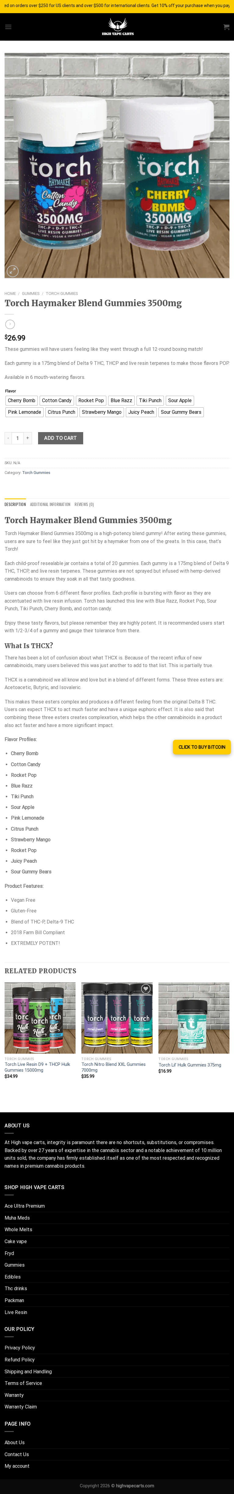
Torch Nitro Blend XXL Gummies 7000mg (113, 1067)
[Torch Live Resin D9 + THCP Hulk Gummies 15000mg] (40, 1018)
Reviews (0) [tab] (84, 504)
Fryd (9, 1253)
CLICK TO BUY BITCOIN (202, 747)
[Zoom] (13, 271)
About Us (15, 1442)
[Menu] (8, 26)
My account (17, 1466)
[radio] (21, 400)
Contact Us (17, 1454)
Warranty (14, 1395)
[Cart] (226, 27)
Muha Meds (17, 1218)
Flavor (10, 391)
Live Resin (16, 1312)
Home (10, 293)
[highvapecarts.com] (117, 27)
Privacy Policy (20, 1348)
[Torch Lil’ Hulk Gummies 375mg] (193, 1018)
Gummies (31, 293)
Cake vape (16, 1241)
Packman (14, 1300)
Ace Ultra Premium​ (25, 1206)
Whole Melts (18, 1229)
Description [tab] (15, 504)
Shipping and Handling (28, 1372)
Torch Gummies (62, 293)
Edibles (13, 1277)
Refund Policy (20, 1360)
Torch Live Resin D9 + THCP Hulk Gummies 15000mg (37, 1067)
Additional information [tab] (50, 504)
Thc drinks (16, 1288)
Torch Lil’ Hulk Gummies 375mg (189, 1065)
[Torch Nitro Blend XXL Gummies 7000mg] (116, 1018)
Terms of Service (23, 1383)
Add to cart (60, 438)
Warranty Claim (21, 1407)
